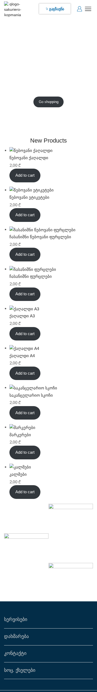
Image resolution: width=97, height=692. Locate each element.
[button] (55, 8)
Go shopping (48, 102)
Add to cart (24, 175)
